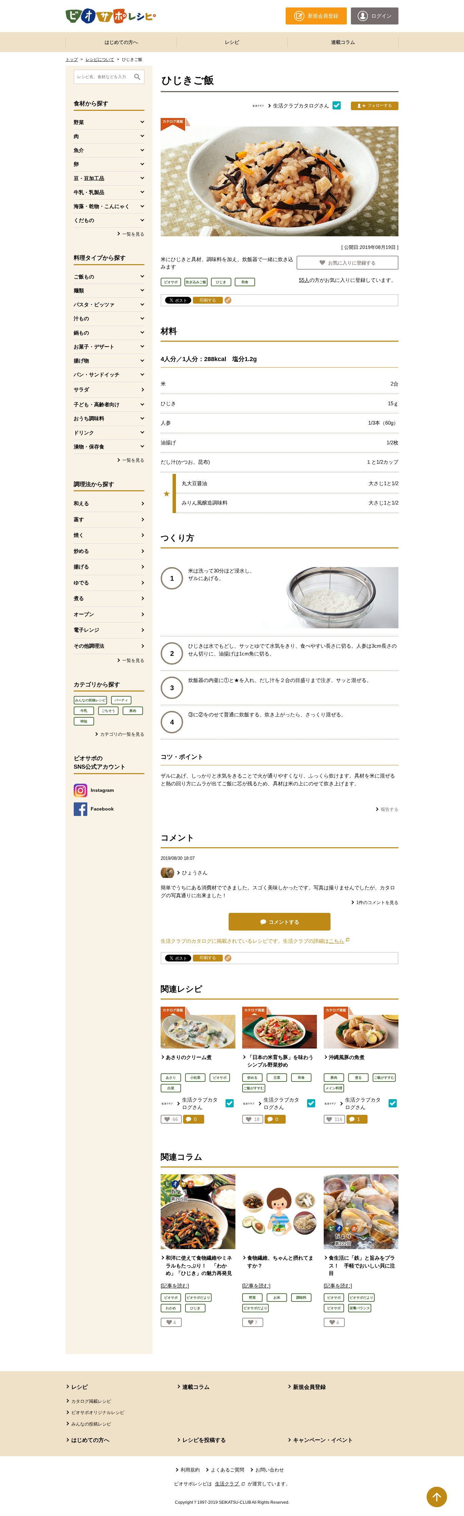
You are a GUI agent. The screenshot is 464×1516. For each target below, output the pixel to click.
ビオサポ (220, 1077)
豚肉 (132, 711)
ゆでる (81, 582)
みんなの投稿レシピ (90, 700)
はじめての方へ (121, 42)
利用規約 (190, 1469)
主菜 (276, 1077)
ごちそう (108, 711)
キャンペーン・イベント (323, 1440)
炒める (81, 551)
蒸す (79, 519)
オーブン (84, 614)
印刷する (208, 300)
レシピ (232, 42)
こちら (339, 941)
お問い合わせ (269, 1469)
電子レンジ (86, 630)
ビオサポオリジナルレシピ (97, 1412)
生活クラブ (230, 1483)
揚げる (81, 566)
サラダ (81, 389)
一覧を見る (133, 234)
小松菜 (195, 1077)
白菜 (170, 1088)
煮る (79, 598)
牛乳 (84, 711)
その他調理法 (89, 646)
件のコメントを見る (377, 902)
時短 (84, 721)
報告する (389, 809)
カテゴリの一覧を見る (122, 734)
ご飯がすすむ (254, 1088)
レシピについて (100, 59)
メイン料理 (333, 1088)
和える (81, 503)
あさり (171, 1077)
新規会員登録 (309, 1387)
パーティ (121, 700)
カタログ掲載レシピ (91, 1401)
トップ (72, 59)
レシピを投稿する (204, 1440)
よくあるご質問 (227, 1469)
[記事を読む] (175, 1286)
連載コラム (343, 42)
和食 (301, 1077)
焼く (79, 535)
